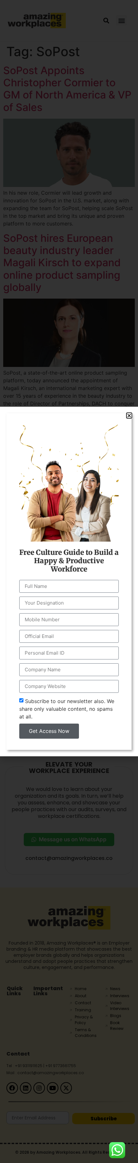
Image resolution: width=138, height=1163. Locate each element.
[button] (129, 415)
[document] (69, 581)
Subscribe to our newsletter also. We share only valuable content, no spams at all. (66, 709)
